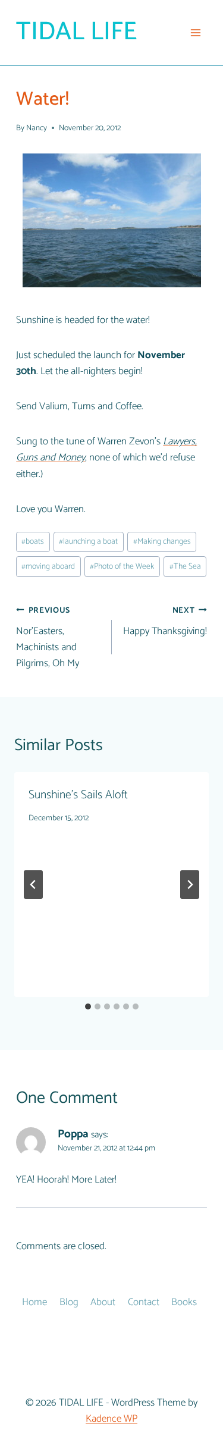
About (102, 1302)
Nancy (36, 127)
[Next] (189, 884)
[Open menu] (196, 32)
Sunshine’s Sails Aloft (78, 795)
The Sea (185, 566)
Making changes (162, 541)
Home (34, 1302)
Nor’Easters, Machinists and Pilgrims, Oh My (47, 638)
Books (184, 1302)
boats (32, 541)
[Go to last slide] (33, 884)
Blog (68, 1302)
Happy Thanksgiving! (165, 621)
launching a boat (88, 541)
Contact (143, 1302)
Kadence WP (111, 1418)
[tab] (88, 1006)
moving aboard (48, 566)
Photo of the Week (122, 566)
